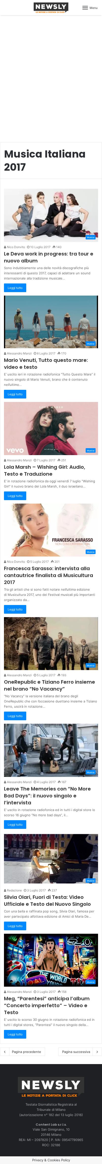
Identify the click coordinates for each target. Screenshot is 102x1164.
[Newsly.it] (51, 7)
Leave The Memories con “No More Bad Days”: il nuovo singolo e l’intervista (47, 795)
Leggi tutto (15, 288)
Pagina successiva (76, 1052)
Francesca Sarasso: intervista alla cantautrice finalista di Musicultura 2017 (48, 575)
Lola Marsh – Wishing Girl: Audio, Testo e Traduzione (44, 470)
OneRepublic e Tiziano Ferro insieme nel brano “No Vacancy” (49, 685)
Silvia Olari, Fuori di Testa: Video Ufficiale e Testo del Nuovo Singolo (47, 901)
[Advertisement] (51, 76)
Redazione (14, 890)
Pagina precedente (26, 1052)
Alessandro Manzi (19, 353)
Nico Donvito (15, 247)
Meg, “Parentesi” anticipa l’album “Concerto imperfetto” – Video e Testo (47, 1005)
